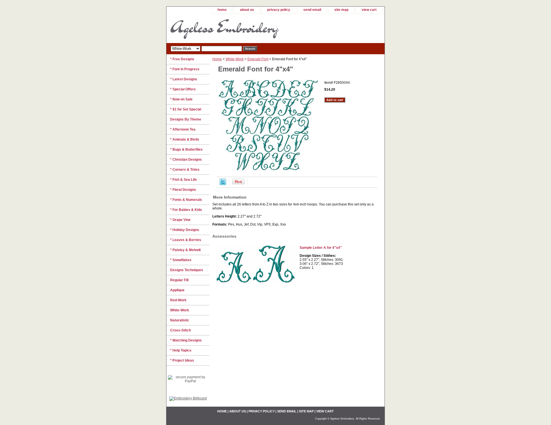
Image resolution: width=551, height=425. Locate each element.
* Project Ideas (182, 360)
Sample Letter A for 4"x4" (321, 248)
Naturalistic (179, 320)
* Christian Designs (186, 160)
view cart (369, 10)
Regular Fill (179, 280)
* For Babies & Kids (186, 210)
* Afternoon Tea (182, 129)
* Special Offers (183, 89)
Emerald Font (257, 59)
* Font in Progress (184, 69)
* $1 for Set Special (185, 109)
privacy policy (278, 10)
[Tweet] (223, 184)
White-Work (235, 59)
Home (217, 59)
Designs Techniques (186, 270)
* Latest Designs (183, 79)
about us (247, 10)
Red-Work (178, 300)
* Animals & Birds (184, 139)
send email (312, 10)
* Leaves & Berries (185, 240)
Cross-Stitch (180, 330)
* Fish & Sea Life (183, 180)
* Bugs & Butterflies (186, 150)
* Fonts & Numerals (186, 200)
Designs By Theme (185, 119)
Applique (177, 290)
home (222, 10)
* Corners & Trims (184, 170)
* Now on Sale (181, 99)
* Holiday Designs (184, 230)
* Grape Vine (180, 220)
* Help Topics (180, 350)
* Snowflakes (180, 260)
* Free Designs (182, 59)
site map (341, 10)
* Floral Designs (183, 190)
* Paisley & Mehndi (185, 250)
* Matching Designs (186, 340)
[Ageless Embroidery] (238, 28)
